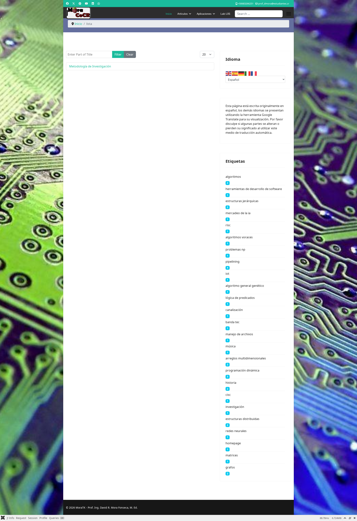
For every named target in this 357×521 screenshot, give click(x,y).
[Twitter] (73, 3)
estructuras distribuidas (242, 419)
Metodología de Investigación (90, 66)
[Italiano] (248, 73)
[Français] (254, 73)
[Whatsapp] (99, 3)
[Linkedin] (93, 3)
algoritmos (233, 177)
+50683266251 (245, 3)
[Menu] (288, 13)
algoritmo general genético (245, 286)
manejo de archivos (239, 334)
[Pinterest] (80, 3)
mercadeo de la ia (238, 213)
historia (231, 383)
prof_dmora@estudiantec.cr (273, 3)
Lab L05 (225, 13)
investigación (235, 407)
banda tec (232, 322)
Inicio (169, 13)
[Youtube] (86, 3)
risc (228, 225)
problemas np (235, 249)
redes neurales (236, 431)
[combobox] (259, 13)
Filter (118, 54)
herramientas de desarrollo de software (254, 189)
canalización (234, 310)
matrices (232, 455)
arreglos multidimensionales (246, 358)
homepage (233, 443)
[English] (229, 73)
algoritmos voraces (239, 237)
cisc (228, 395)
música (231, 346)
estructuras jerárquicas (242, 201)
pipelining (232, 261)
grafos (230, 467)
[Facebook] (67, 3)
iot (227, 274)
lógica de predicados (240, 298)
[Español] (235, 73)
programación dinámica (242, 370)
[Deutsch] (241, 73)
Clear (130, 54)
